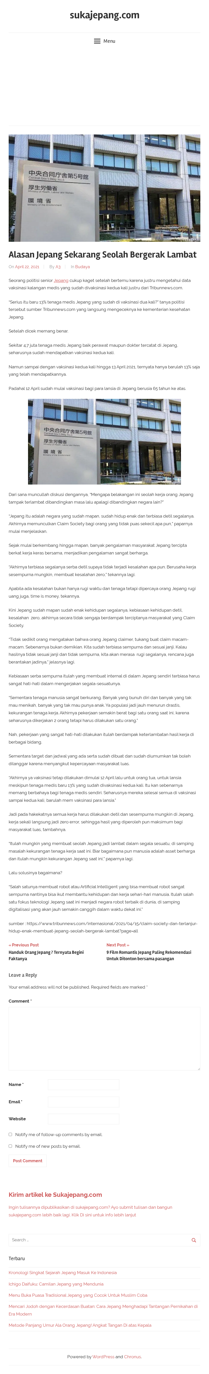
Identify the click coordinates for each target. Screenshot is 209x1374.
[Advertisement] (104, 87)
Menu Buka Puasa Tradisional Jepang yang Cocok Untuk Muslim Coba (78, 1295)
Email (15, 1101)
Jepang (61, 280)
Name (16, 1084)
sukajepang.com (104, 15)
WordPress (103, 1356)
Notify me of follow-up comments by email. (58, 1134)
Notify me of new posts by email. (48, 1146)
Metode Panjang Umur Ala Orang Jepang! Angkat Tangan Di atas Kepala (80, 1325)
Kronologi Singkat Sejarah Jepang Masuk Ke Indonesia (63, 1272)
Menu (109, 41)
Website (17, 1118)
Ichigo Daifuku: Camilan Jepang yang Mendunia (56, 1284)
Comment (20, 1001)
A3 (58, 266)
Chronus (132, 1356)
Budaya (82, 266)
